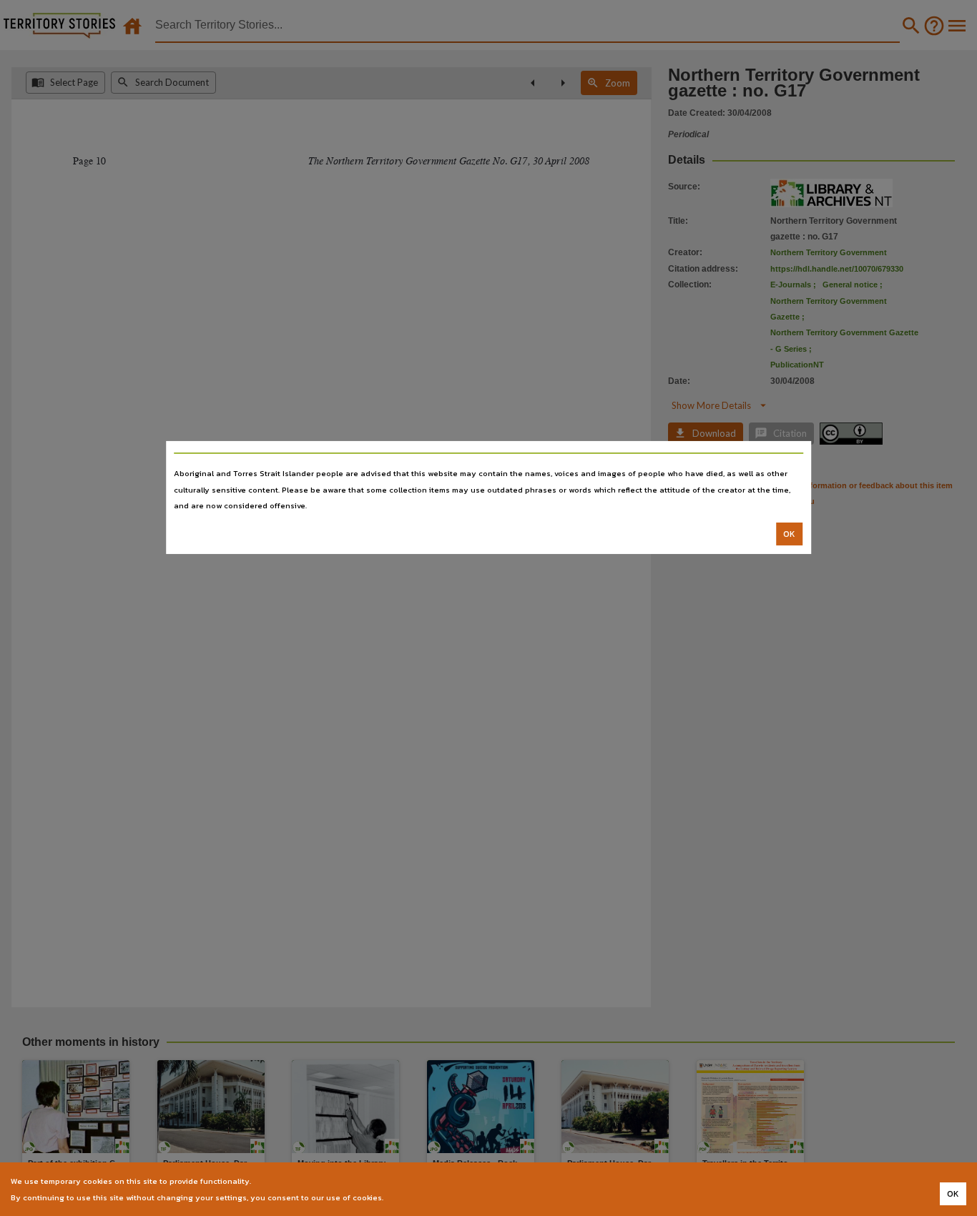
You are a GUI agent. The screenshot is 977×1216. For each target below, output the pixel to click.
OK (789, 534)
